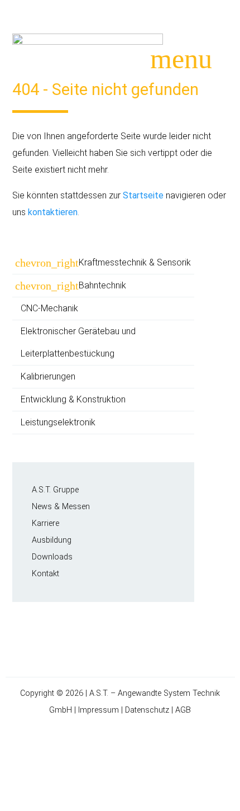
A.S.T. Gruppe (55, 490)
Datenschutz (147, 710)
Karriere (45, 523)
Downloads (52, 557)
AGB (183, 710)
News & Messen (61, 506)
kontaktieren (53, 212)
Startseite (143, 195)
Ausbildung (51, 540)
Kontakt (45, 573)
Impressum (98, 710)
